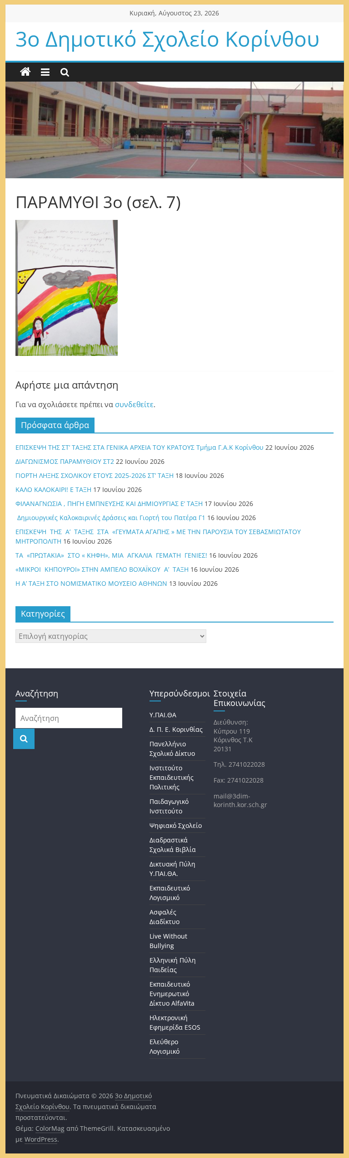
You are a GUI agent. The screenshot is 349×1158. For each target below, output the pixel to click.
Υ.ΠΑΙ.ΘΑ (163, 714)
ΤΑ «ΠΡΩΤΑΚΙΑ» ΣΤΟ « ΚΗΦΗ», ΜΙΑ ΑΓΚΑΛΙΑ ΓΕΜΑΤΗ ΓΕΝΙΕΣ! (111, 555)
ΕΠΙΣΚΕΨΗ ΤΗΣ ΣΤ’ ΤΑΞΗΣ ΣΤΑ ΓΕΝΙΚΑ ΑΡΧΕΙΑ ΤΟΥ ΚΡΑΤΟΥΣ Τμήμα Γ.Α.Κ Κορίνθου (139, 447)
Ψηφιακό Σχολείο (176, 825)
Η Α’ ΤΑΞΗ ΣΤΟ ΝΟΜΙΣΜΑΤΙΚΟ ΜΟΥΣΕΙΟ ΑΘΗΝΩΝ (91, 583)
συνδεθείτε (134, 404)
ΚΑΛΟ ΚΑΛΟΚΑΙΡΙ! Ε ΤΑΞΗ (53, 489)
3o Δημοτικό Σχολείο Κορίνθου (167, 38)
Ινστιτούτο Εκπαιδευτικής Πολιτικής (172, 777)
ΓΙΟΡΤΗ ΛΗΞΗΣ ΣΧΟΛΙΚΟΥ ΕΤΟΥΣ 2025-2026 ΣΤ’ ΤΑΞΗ (94, 475)
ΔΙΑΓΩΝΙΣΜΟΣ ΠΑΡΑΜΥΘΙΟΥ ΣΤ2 (64, 461)
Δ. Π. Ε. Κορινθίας (176, 729)
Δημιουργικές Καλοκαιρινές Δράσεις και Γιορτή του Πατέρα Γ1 (110, 517)
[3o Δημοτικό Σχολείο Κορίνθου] (25, 72)
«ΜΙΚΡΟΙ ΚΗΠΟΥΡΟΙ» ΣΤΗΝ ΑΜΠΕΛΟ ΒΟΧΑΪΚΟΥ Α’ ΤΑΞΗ (102, 569)
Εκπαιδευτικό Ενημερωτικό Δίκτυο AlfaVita (172, 993)
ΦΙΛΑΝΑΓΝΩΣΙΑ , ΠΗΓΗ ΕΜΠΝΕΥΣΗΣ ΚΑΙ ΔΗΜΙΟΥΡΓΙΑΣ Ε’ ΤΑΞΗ (109, 503)
